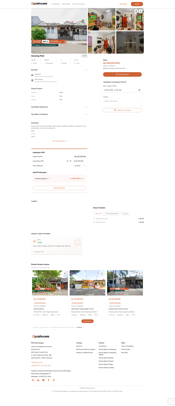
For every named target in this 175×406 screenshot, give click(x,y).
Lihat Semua (87, 321)
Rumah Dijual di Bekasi (106, 358)
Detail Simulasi (59, 188)
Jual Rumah (56, 4)
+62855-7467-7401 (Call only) (40, 365)
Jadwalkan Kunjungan (124, 110)
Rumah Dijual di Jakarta (106, 367)
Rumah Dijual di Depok (106, 361)
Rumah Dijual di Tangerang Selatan (107, 353)
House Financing (78, 4)
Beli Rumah (66, 4)
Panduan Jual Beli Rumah (84, 352)
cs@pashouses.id (37, 362)
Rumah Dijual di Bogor (106, 364)
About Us (79, 346)
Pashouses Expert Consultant (85, 349)
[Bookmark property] (141, 11)
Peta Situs (124, 352)
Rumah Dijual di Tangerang (107, 349)
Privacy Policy (125, 349)
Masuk (137, 4)
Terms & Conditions (127, 346)
